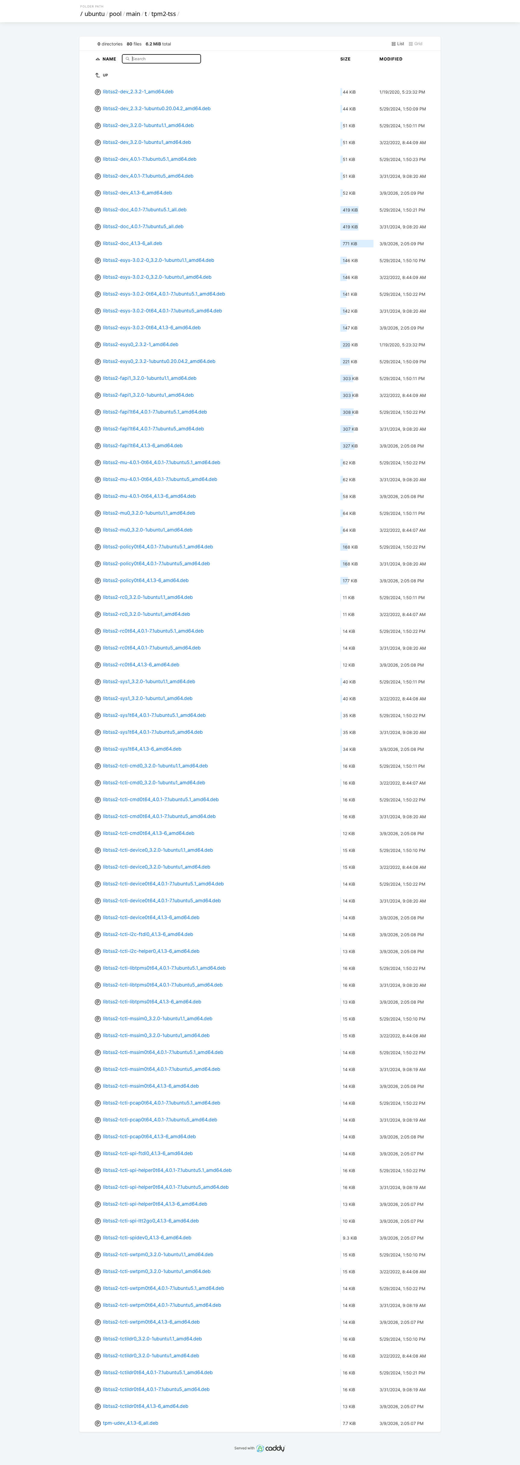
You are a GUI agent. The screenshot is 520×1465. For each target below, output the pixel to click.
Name (110, 58)
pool (115, 14)
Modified (391, 58)
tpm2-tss (163, 14)
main (133, 14)
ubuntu (95, 14)
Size (345, 58)
